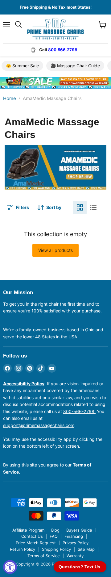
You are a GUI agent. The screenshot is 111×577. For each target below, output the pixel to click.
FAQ (54, 536)
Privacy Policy (75, 542)
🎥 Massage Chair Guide (75, 65)
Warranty (75, 555)
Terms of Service (43, 555)
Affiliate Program (28, 530)
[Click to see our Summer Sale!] (55, 93)
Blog (55, 530)
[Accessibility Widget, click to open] (10, 567)
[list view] (93, 207)
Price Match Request (36, 542)
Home (9, 98)
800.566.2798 (62, 49)
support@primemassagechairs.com (38, 425)
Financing (73, 536)
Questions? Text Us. (80, 566)
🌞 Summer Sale (22, 65)
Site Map (86, 549)
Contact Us (32, 536)
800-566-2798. (79, 411)
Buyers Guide (79, 530)
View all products (55, 250)
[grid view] (80, 207)
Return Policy (22, 549)
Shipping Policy (56, 549)
